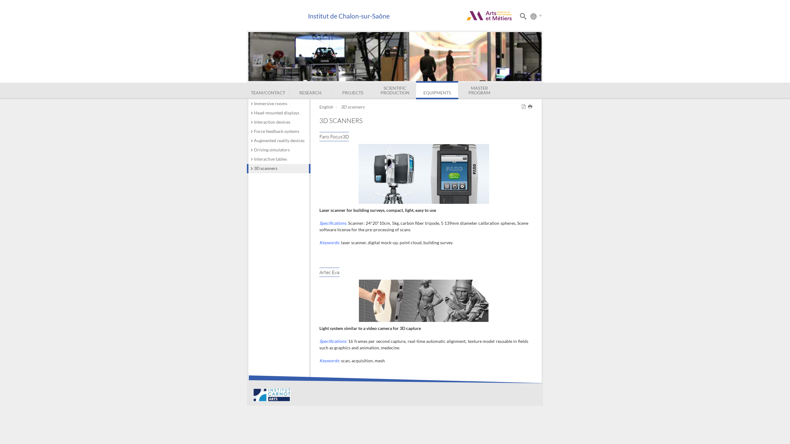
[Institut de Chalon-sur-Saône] (277, 16)
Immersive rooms (270, 103)
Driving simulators (272, 149)
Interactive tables (270, 159)
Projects (352, 92)
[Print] (531, 106)
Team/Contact (268, 92)
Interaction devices (272, 122)
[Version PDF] (525, 106)
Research (310, 92)
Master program (479, 90)
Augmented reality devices (279, 140)
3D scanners (265, 168)
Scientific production (395, 90)
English (326, 106)
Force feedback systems (276, 131)
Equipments (437, 92)
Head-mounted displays (276, 112)
